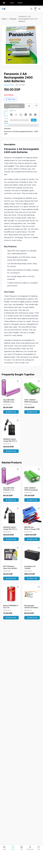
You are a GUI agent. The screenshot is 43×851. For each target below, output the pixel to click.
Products (12, 19)
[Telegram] (35, 115)
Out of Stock (14, 106)
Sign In (12, 3)
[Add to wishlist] (29, 106)
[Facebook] (11, 115)
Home (4, 19)
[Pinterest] (30, 115)
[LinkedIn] (26, 115)
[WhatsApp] (21, 115)
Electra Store (9, 85)
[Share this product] (36, 105)
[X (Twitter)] (16, 115)
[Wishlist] (18, 381)
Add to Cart (12, 412)
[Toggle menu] (39, 9)
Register (20, 3)
